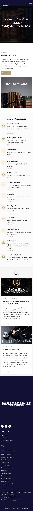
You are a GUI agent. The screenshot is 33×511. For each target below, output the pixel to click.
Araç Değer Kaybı (6, 473)
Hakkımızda (4, 438)
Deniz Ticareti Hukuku (7, 484)
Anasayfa (3, 435)
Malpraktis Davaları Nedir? (12, 349)
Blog (2, 443)
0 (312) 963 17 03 (11, 497)
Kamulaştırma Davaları (7, 457)
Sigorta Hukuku (5, 460)
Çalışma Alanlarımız (7, 440)
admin (5, 298)
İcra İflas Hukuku (6, 478)
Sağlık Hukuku (5, 481)
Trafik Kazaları (5, 465)
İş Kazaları (4, 470)
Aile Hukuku (4, 476)
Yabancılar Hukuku (6, 454)
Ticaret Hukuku (5, 462)
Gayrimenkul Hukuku (7, 468)
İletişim (3, 446)
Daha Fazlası (5, 73)
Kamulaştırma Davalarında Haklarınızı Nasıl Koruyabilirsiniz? (16, 302)
